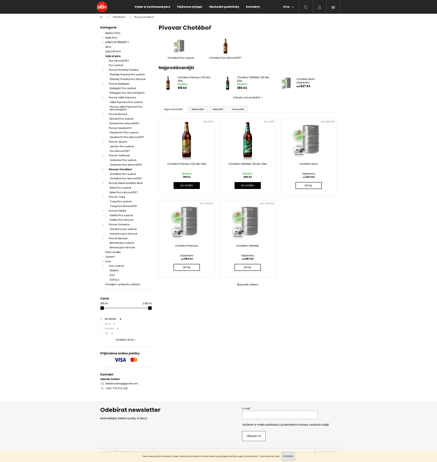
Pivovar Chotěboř (120, 169)
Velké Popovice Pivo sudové (126, 102)
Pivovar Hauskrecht (120, 128)
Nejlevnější (198, 109)
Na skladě (113, 319)
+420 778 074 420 (116, 388)
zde (277, 456)
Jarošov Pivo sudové (122, 146)
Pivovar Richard (118, 114)
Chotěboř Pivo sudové (123, 174)
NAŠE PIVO (111, 37)
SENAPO (114, 270)
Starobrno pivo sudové (123, 229)
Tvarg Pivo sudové (121, 201)
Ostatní (110, 256)
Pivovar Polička (117, 210)
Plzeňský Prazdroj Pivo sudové (127, 74)
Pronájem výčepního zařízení (122, 284)
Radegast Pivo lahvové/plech (127, 93)
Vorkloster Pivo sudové (123, 160)
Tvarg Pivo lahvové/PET (124, 206)
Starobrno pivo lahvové (123, 233)
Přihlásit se (254, 436)
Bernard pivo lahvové (122, 247)
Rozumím (288, 456)
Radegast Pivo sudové (123, 88)
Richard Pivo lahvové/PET (125, 123)
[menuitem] (152, 7)
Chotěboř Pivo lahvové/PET (126, 178)
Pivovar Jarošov (118, 141)
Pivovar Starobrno (119, 224)
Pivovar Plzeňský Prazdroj (123, 70)
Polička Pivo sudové (121, 215)
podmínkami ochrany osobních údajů (305, 424)
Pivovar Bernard (118, 238)
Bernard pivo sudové (122, 243)
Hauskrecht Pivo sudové (124, 132)
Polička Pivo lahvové (121, 220)
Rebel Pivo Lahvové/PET (124, 192)
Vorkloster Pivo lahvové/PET (126, 164)
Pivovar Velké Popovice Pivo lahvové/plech (126, 108)
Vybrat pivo (113, 56)
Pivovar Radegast (119, 83)
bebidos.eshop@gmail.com (121, 383)
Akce (108, 47)
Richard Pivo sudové (122, 118)
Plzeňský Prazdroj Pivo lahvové (127, 79)
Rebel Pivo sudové (120, 187)
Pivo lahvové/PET (119, 60)
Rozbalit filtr (124, 340)
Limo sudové (116, 266)
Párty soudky (113, 252)
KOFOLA (114, 279)
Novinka (111, 328)
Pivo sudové (116, 65)
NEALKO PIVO (112, 33)
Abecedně (238, 109)
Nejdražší (218, 109)
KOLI (112, 275)
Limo (108, 261)
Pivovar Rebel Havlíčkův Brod (126, 183)
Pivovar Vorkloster (119, 155)
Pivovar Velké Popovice (122, 97)
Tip (109, 333)
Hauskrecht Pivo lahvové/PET (127, 137)
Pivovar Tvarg (117, 197)
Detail (308, 185)
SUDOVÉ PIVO (113, 51)
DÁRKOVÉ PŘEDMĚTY (117, 42)
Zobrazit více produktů (246, 97)
